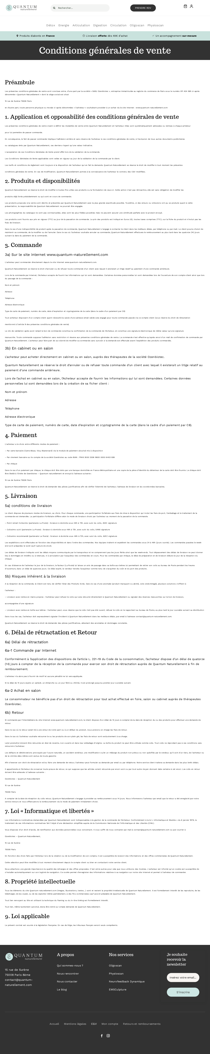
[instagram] (108, 1035)
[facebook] (101, 1035)
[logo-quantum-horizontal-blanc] (24, 953)
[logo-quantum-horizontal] (21, 5)
